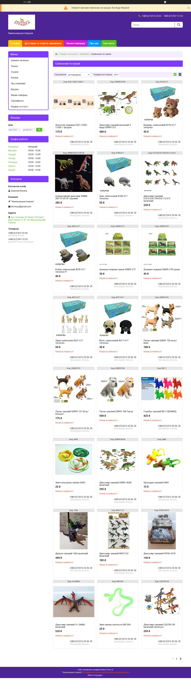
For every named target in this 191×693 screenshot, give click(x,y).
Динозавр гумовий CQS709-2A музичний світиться (159, 625)
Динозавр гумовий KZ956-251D (160, 553)
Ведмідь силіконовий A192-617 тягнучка (160, 126)
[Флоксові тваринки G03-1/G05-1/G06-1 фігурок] (73, 102)
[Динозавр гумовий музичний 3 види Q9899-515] (117, 102)
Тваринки (84, 54)
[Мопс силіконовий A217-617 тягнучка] (117, 317)
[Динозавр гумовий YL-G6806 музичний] (73, 601)
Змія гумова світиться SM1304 (114, 624)
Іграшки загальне (20, 60)
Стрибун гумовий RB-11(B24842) (160, 411)
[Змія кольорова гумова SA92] (73, 459)
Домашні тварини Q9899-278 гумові (162, 269)
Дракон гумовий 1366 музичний (71, 553)
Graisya (14, 77)
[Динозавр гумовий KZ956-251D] (161, 530)
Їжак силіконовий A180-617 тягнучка (113, 197)
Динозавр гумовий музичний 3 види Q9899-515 (115, 126)
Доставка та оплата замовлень (43, 43)
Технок (14, 66)
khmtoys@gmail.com (21, 206)
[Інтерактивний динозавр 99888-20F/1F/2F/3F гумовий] (73, 173)
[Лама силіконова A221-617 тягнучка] (73, 317)
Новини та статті (19, 106)
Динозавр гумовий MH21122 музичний (113, 554)
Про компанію (18, 83)
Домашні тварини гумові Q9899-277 (117, 269)
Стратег (15, 72)
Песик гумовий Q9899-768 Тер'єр (116, 411)
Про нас (94, 43)
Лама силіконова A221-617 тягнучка (69, 341)
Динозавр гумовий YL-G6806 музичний (70, 625)
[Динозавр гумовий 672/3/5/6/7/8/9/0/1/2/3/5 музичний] (161, 173)
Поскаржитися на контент (94, 672)
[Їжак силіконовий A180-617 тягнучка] (117, 173)
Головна (15, 43)
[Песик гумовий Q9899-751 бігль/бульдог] (73, 388)
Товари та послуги (68, 54)
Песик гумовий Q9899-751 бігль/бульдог (72, 412)
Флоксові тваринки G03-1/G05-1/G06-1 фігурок (71, 126)
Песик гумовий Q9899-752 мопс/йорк (160, 341)
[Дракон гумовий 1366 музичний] (73, 530)
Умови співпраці (75, 43)
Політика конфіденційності (117, 672)
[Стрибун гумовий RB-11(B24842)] (161, 388)
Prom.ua (109, 670)
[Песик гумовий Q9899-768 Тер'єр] (117, 388)
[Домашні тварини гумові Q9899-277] (117, 246)
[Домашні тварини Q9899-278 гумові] (161, 246)
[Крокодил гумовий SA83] (161, 459)
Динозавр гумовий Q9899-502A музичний (115, 483)
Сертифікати (17, 100)
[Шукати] (179, 25)
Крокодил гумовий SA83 (156, 482)
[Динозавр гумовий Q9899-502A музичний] (117, 459)
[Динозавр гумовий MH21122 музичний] (117, 530)
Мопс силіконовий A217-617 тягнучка (113, 341)
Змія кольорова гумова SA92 (70, 482)
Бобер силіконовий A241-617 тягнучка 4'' (70, 270)
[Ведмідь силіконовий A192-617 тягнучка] (161, 102)
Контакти (108, 43)
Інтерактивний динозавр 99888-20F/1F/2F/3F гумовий (71, 197)
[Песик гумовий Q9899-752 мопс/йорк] (161, 317)
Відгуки (15, 89)
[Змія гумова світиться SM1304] (117, 601)
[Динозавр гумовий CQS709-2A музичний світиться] (161, 601)
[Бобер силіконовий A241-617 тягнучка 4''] (73, 246)
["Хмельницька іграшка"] (21, 22)
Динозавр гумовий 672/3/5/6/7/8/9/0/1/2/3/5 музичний (157, 198)
